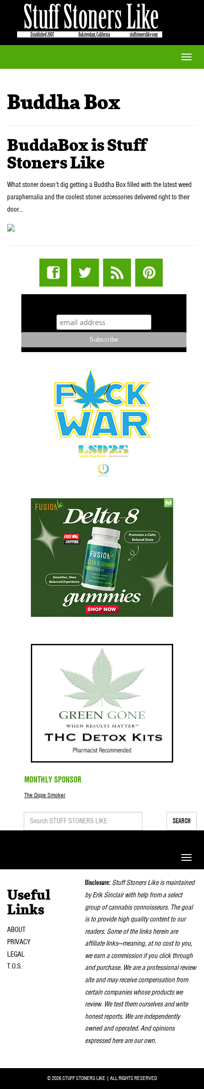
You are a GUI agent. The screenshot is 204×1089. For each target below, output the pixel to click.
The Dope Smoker (44, 795)
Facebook (53, 273)
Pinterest (149, 273)
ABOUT (16, 929)
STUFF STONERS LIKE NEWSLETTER (104, 303)
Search (182, 821)
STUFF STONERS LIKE (89, 18)
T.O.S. (14, 966)
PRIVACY (18, 942)
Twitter (85, 273)
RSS (117, 273)
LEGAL (16, 954)
